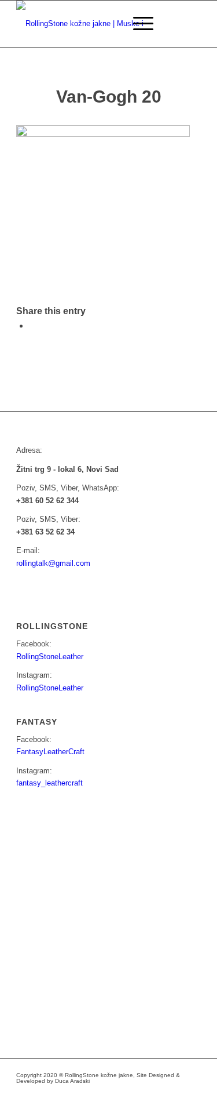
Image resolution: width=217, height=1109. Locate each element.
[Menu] (137, 24)
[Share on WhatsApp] (32, 325)
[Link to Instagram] (140, 1094)
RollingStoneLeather (49, 656)
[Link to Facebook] (122, 1094)
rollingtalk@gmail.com (53, 563)
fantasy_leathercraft (49, 783)
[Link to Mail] (157, 1094)
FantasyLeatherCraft (50, 751)
